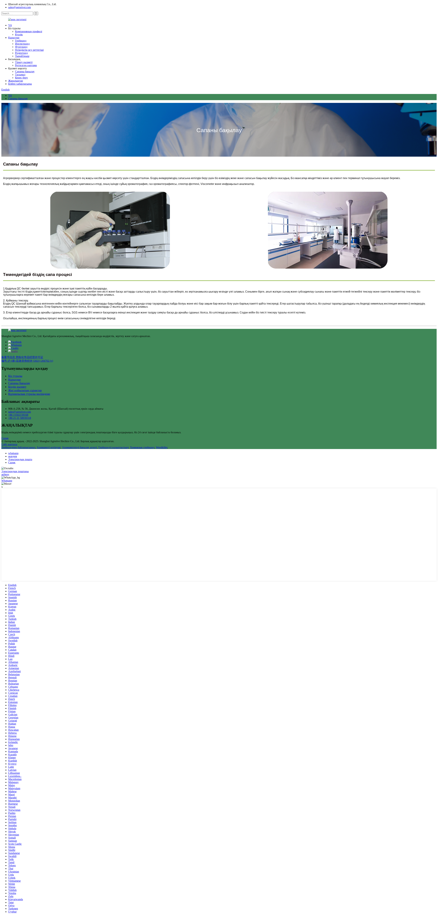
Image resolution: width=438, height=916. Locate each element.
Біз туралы (15, 376)
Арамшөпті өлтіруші (49, 447)
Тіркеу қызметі (24, 62)
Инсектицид (22, 43)
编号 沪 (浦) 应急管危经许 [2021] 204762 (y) (27, 360)
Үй (10, 25)
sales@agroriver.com (19, 7)
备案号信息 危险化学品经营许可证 (22, 357)
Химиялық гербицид (142, 447)
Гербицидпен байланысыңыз (18, 447)
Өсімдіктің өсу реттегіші (29, 49)
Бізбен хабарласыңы (20, 83)
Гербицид (20, 40)
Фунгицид (21, 46)
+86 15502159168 (18, 414)
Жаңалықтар (15, 80)
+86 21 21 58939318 (19, 417)
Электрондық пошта (20, 459)
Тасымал (20, 74)
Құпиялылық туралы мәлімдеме (29, 394)
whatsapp (13, 453)
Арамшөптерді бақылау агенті (79, 447)
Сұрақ (5, 438)
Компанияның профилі (28, 31)
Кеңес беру (21, 77)
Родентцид (21, 53)
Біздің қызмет (17, 386)
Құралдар (13, 37)
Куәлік (19, 34)
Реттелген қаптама (26, 65)
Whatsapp (6, 480)
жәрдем (12, 456)
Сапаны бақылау (25, 71)
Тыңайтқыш (22, 56)
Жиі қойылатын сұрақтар (25, 390)
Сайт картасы (9, 444)
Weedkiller (161, 447)
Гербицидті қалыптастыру (113, 447)
